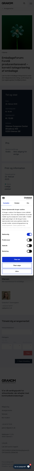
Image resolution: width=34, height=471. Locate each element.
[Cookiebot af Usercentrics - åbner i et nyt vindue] (24, 198)
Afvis (17, 271)
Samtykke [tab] (6, 203)
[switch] (29, 240)
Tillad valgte (17, 265)
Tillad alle (17, 259)
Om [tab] (28, 203)
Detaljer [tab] (17, 203)
